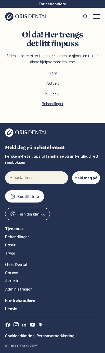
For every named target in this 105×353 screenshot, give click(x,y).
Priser (10, 244)
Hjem (52, 72)
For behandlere (52, 3)
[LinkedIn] (24, 325)
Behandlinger (52, 103)
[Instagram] (16, 325)
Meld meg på (86, 177)
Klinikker (52, 93)
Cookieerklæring (20, 335)
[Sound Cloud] (40, 325)
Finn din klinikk (31, 213)
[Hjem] (26, 16)
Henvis (11, 308)
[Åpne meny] (96, 16)
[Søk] (85, 17)
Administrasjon (19, 288)
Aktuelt (52, 83)
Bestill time (28, 196)
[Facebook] (7, 325)
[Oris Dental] (26, 135)
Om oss (11, 272)
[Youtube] (32, 325)
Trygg (10, 252)
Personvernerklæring (55, 335)
